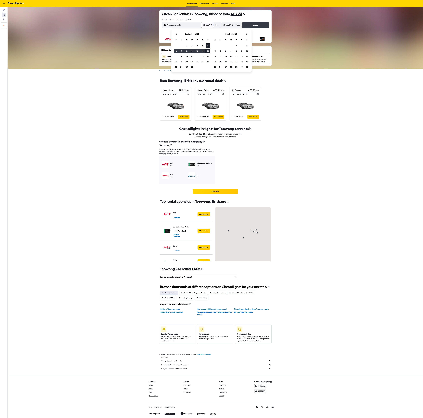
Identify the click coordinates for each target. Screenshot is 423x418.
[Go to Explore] (4, 19)
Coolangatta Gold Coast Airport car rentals (212, 309)
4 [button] (202, 46)
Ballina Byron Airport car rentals (171, 312)
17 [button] (197, 56)
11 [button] (202, 51)
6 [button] (176, 51)
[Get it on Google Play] (260, 386)
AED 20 (236, 14)
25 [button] (202, 62)
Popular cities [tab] (201, 298)
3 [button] (197, 46)
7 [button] (181, 51)
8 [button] (186, 51)
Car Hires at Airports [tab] (169, 293)
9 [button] (192, 51)
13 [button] (176, 56)
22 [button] (187, 62)
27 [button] (176, 67)
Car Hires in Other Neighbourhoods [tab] (193, 293)
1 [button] (186, 46)
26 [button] (208, 62)
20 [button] (176, 62)
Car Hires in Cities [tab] (168, 298)
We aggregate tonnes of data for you (174, 365)
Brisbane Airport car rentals (170, 309)
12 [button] (208, 51)
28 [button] (181, 67)
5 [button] (207, 46)
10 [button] (197, 51)
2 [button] (192, 46)
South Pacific (168, 71)
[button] (3, 3)
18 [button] (203, 56)
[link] (215, 191)
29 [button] (187, 67)
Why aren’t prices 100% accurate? (174, 369)
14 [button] (181, 56)
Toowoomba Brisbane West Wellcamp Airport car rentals (214, 313)
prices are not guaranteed (204, 354)
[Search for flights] (4, 10)
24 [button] (197, 62)
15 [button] (187, 56)
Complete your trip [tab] (185, 298)
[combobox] (167, 20)
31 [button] (247, 67)
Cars (160, 71)
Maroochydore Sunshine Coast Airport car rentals (251, 309)
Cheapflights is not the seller (172, 361)
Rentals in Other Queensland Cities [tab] (241, 293)
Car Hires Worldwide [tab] (217, 293)
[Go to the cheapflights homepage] (16, 3)
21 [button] (181, 62)
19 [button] (208, 56)
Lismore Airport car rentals (243, 312)
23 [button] (192, 62)
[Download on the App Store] (260, 391)
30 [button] (192, 67)
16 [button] (192, 56)
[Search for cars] (4, 15)
